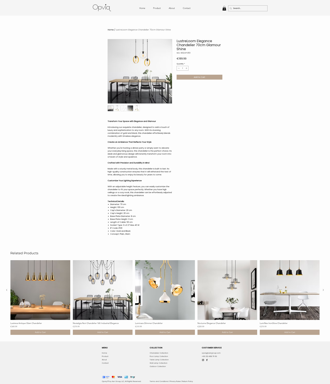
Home (111, 29)
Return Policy (187, 381)
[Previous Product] (6, 290)
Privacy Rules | (176, 381)
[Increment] (186, 68)
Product (105, 356)
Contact (105, 363)
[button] (224, 8)
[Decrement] (178, 68)
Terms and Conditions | (160, 381)
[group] (165, 297)
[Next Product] (323, 290)
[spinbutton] (182, 68)
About (104, 359)
